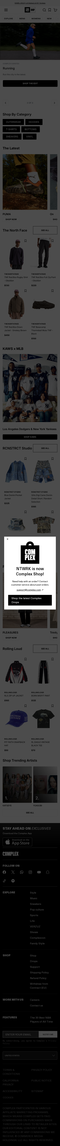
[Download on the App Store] (17, 841)
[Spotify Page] (13, 880)
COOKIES (8, 1097)
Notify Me (48, 1034)
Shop (33, 955)
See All (30, 812)
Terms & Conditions (11, 1071)
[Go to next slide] (54, 103)
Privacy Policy (41, 1069)
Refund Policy (38, 978)
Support (35, 966)
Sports (34, 915)
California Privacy (11, 1082)
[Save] (25, 241)
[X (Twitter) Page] (13, 872)
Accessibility (12, 1091)
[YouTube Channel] (39, 872)
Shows (34, 932)
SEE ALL (45, 230)
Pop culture (37, 909)
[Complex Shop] (30, 10)
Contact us (36, 1005)
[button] (30, 60)
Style (33, 892)
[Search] (44, 10)
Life (32, 920)
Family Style (37, 943)
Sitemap (37, 1091)
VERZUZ (35, 926)
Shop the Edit (30, 83)
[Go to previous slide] (5, 103)
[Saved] (50, 10)
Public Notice (41, 1080)
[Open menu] (6, 10)
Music (33, 898)
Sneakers (35, 904)
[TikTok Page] (4, 880)
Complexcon (37, 937)
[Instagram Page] (30, 872)
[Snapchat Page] (47, 872)
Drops (34, 961)
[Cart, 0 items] (55, 10)
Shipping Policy (39, 972)
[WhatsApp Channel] (21, 872)
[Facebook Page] (4, 872)
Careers (35, 999)
